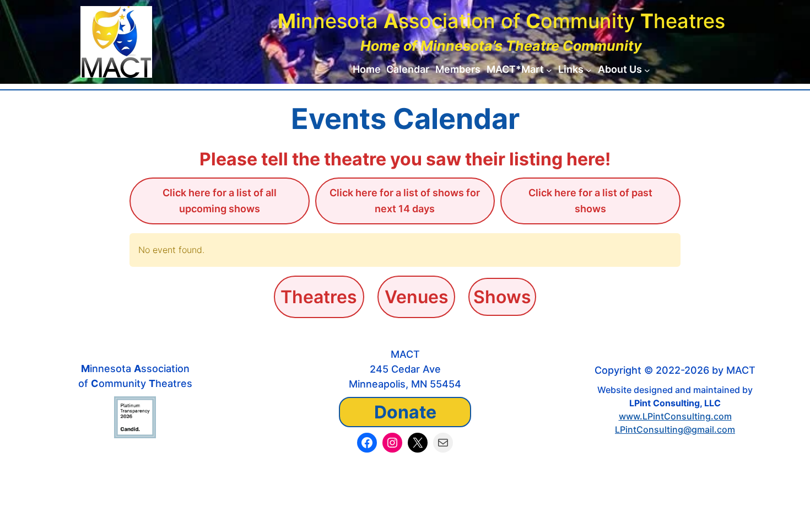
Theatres (318, 297)
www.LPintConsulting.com (675, 416)
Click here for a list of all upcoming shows (220, 200)
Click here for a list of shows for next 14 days (405, 200)
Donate (405, 412)
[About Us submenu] (647, 70)
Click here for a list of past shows (590, 200)
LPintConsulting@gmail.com (675, 429)
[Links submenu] (589, 70)
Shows (502, 297)
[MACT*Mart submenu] (549, 70)
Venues (417, 297)
